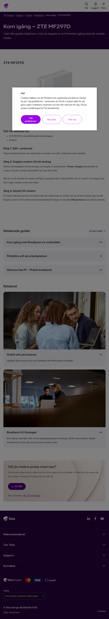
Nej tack (51, 119)
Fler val (72, 119)
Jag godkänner (30, 119)
